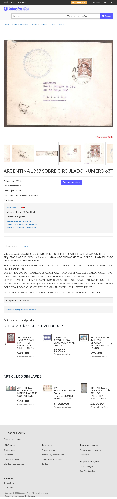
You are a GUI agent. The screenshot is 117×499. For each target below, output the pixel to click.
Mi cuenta (108, 2)
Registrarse (95, 2)
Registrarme (9, 450)
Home (6, 24)
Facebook (10, 482)
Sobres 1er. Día (57, 24)
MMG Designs (86, 466)
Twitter (9, 487)
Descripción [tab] (11, 246)
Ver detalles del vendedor (19, 221)
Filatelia (43, 24)
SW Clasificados (87, 471)
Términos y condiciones (53, 454)
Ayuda (14, 2)
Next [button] (115, 153)
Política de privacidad (52, 459)
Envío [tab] (25, 246)
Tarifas (45, 463)
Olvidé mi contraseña (14, 463)
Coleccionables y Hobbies (24, 24)
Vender (7, 2)
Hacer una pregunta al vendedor (22, 224)
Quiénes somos (49, 450)
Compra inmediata (71, 182)
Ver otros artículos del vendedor (22, 227)
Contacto (22, 2)
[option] (58, 84)
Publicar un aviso (11, 459)
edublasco (11, 207)
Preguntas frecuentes (90, 450)
